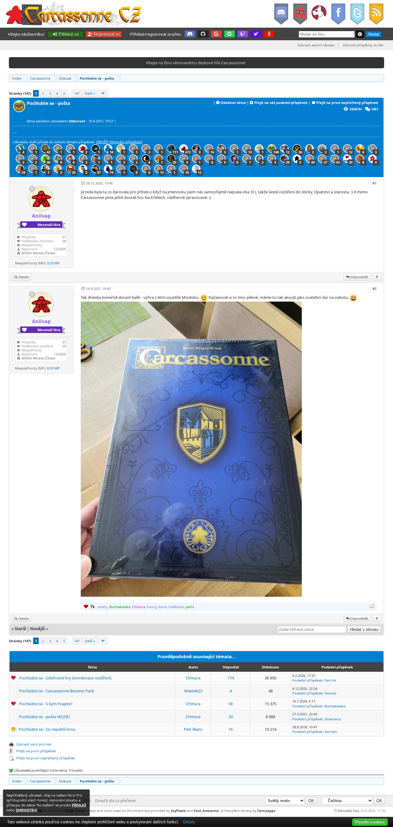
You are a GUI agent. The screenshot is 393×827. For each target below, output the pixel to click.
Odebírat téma (233, 102)
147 (77, 93)
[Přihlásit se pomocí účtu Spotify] (229, 34)
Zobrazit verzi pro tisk (33, 744)
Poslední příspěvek (307, 680)
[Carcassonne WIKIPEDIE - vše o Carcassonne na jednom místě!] (299, 14)
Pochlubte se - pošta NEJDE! (44, 716)
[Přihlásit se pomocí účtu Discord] (190, 34)
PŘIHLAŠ (79, 805)
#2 (374, 288)
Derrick (330, 680)
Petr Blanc (193, 729)
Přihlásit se (68, 34)
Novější (37, 628)
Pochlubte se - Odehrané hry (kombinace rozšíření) (65, 678)
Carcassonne (40, 78)
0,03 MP (53, 263)
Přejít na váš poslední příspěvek (281, 102)
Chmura (193, 678)
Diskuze (65, 78)
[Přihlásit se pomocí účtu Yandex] (269, 34)
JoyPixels (178, 810)
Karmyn (331, 731)
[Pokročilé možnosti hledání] (360, 34)
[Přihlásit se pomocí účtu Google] (216, 34)
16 (230, 729)
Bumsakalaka (335, 706)
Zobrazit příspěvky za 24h (363, 45)
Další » (90, 93)
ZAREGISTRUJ (26, 810)
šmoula (330, 693)
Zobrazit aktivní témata (316, 45)
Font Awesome (206, 810)
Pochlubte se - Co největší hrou (47, 729)
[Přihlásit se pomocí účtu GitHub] (203, 34)
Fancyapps (266, 810)
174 (231, 678)
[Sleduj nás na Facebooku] (338, 14)
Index (16, 78)
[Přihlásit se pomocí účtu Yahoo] (256, 34)
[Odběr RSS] (377, 14)
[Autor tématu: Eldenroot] (20, 110)
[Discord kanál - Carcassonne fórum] (280, 14)
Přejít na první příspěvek (36, 751)
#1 (374, 183)
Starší (20, 628)
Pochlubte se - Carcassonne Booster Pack (56, 691)
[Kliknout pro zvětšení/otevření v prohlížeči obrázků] (191, 595)
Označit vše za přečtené (115, 800)
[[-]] (372, 606)
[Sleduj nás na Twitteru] (357, 14)
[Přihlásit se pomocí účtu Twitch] (242, 34)
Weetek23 (193, 691)
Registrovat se (106, 34)
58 (230, 703)
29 (230, 716)
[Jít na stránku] (102, 93)
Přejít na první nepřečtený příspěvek (347, 102)
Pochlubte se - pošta (97, 78)
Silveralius (333, 719)
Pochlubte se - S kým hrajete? (45, 703)
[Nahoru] (376, 276)
